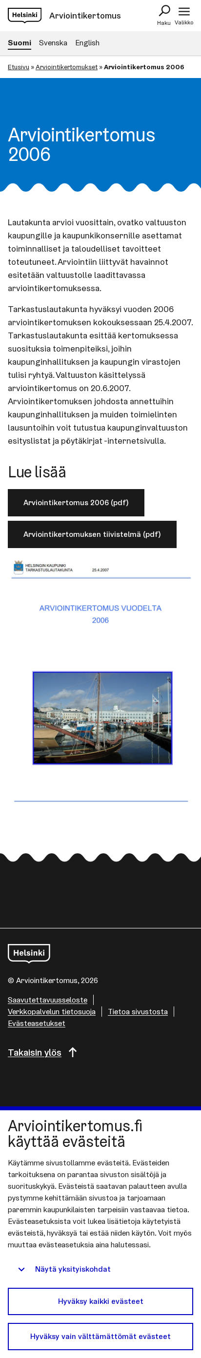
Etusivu (18, 66)
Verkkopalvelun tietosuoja (52, 1011)
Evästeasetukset (36, 1023)
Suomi (19, 43)
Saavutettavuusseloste (47, 1000)
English (87, 43)
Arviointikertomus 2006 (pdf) (76, 502)
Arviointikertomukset (67, 66)
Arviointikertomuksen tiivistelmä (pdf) (92, 534)
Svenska (53, 43)
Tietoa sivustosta (138, 1011)
